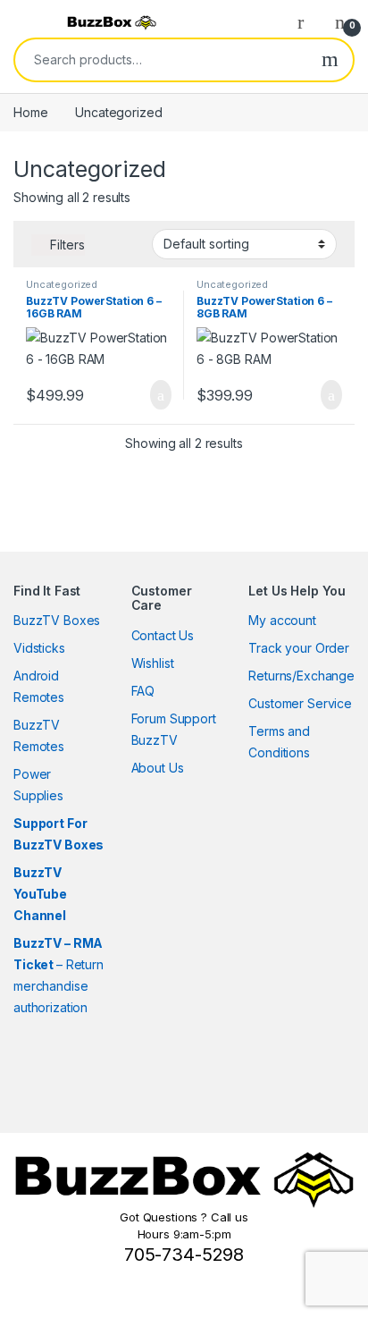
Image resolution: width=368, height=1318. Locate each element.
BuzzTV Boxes (56, 620)
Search (330, 59)
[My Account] (307, 21)
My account (282, 620)
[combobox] (161, 59)
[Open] (30, 22)
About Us (157, 767)
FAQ (143, 690)
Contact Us (163, 635)
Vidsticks (39, 647)
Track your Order (298, 647)
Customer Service (300, 703)
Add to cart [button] (159, 395)
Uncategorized (61, 284)
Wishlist (152, 663)
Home (30, 112)
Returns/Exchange (301, 675)
